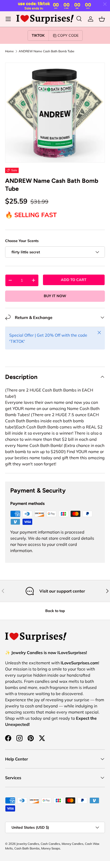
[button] (101, 19)
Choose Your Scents (22, 240)
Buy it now (55, 296)
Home (9, 51)
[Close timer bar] (105, 4)
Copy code (68, 35)
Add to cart (73, 279)
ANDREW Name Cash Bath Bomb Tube (46, 51)
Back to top (55, 610)
